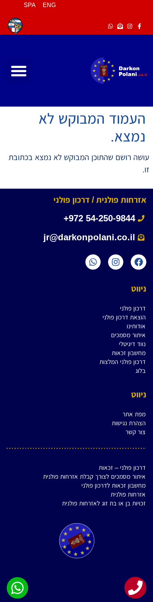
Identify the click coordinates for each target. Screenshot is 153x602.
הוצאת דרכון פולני (124, 317)
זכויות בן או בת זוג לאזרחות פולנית (104, 503)
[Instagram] (115, 262)
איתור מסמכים (128, 335)
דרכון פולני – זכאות (122, 467)
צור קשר (136, 432)
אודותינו (136, 326)
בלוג (141, 370)
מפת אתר (134, 414)
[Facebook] (138, 262)
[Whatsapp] (93, 262)
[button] (18, 70)
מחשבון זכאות (129, 353)
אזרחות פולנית (128, 494)
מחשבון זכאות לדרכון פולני (113, 485)
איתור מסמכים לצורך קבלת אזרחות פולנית (94, 476)
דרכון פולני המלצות (123, 361)
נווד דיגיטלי (132, 344)
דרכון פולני (133, 308)
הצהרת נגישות (129, 423)
